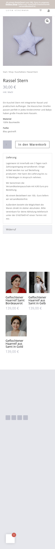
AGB (8, 508)
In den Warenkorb (32, 144)
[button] (47, 21)
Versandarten (13, 499)
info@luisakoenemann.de (25, 408)
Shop (11, 72)
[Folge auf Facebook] (8, 417)
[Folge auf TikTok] (19, 417)
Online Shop (11, 4)
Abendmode (24, 450)
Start (5, 72)
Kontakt (21, 474)
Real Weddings (25, 464)
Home (20, 445)
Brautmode (23, 455)
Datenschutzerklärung (18, 517)
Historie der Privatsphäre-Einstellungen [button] (27, 527)
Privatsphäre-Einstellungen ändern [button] (25, 522)
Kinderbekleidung (27, 460)
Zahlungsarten (14, 503)
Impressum (12, 513)
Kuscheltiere (20, 72)
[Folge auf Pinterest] (25, 417)
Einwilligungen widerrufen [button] (20, 531)
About (20, 469)
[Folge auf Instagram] (13, 417)
